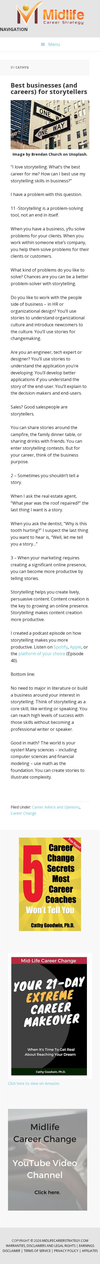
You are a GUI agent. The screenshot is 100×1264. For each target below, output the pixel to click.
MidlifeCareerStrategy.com (65, 1240)
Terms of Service (37, 1251)
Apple (75, 647)
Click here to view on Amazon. (34, 1083)
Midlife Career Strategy (50, 13)
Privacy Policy (66, 1251)
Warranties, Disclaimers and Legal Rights (40, 1245)
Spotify (61, 647)
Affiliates (90, 1251)
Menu (54, 44)
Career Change (23, 813)
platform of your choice (41, 654)
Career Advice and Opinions (55, 807)
